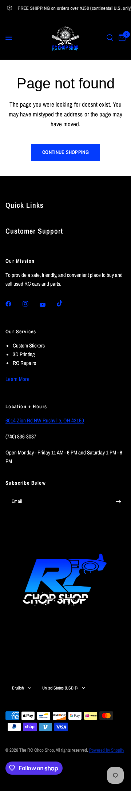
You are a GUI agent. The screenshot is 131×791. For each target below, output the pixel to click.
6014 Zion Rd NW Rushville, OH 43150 (44, 420)
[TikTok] (65, 303)
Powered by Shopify (106, 750)
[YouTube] (48, 305)
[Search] (110, 38)
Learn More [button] (17, 379)
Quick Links (24, 205)
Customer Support (34, 231)
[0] (121, 38)
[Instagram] (31, 304)
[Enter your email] (118, 501)
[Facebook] (13, 304)
